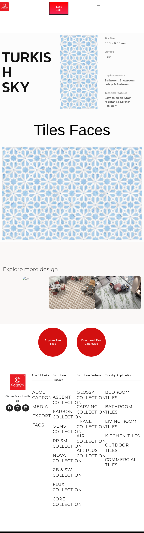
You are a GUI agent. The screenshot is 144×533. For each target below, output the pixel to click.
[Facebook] (9, 407)
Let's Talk (59, 8)
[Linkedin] (25, 407)
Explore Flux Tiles (52, 342)
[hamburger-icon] (98, 5)
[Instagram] (17, 407)
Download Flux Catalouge (91, 342)
